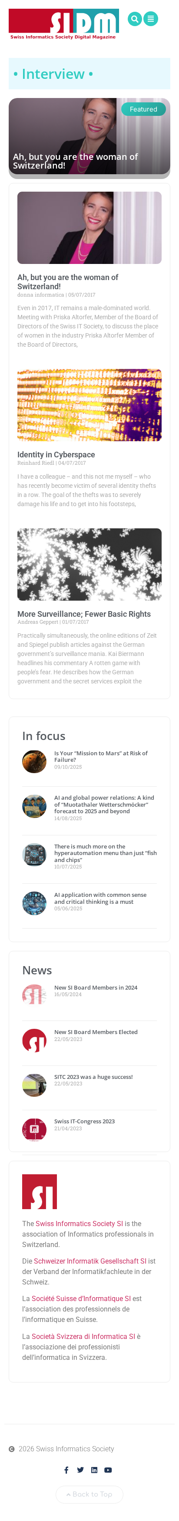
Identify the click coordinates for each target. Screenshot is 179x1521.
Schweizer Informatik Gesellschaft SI (90, 1261)
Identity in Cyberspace (56, 454)
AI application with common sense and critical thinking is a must (100, 898)
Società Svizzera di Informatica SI (83, 1336)
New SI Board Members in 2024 (95, 987)
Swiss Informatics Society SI (79, 1224)
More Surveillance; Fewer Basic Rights (84, 614)
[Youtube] (108, 1470)
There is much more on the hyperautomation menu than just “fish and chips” (105, 853)
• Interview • (53, 73)
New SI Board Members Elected (96, 1032)
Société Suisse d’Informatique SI (81, 1299)
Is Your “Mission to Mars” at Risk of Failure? (101, 756)
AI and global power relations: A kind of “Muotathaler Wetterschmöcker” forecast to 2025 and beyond (104, 804)
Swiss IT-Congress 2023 (84, 1121)
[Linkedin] (94, 1470)
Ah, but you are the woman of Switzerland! (75, 161)
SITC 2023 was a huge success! (94, 1077)
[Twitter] (80, 1470)
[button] (135, 19)
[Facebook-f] (66, 1470)
